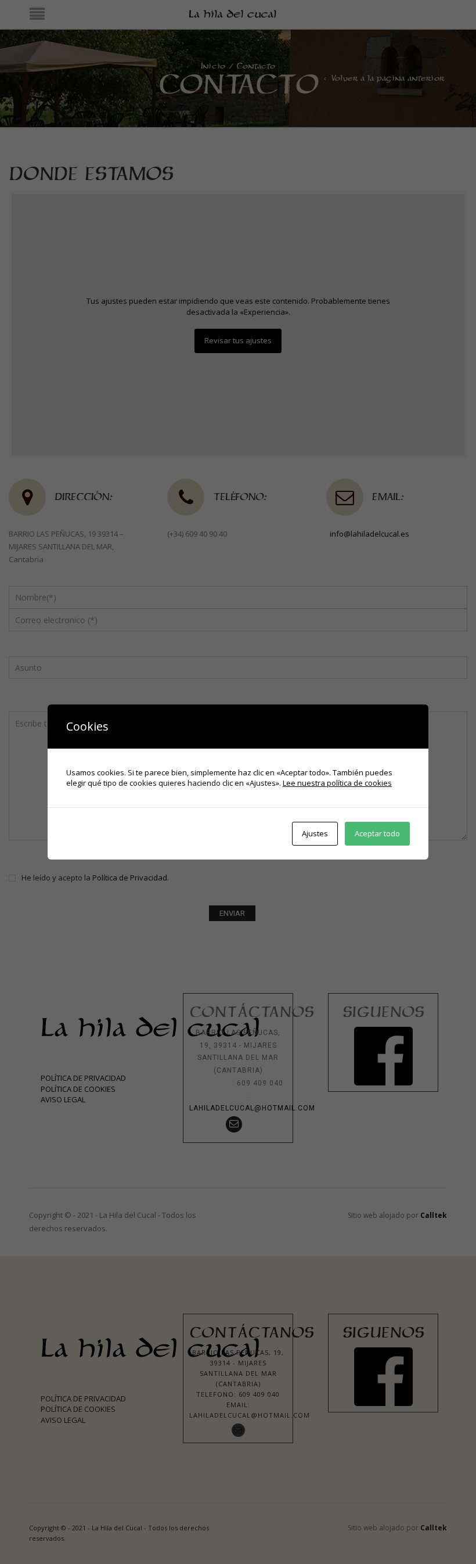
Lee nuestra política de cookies (337, 783)
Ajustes (315, 833)
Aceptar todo (377, 833)
